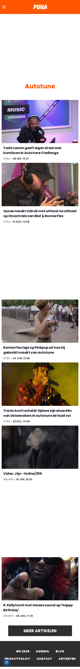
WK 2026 (22, 651)
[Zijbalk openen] (4, 7)
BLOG (60, 651)
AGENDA (42, 651)
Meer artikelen (40, 631)
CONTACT (44, 659)
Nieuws (8, 479)
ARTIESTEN (67, 659)
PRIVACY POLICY (17, 659)
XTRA (6, 158)
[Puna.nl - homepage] (40, 7)
